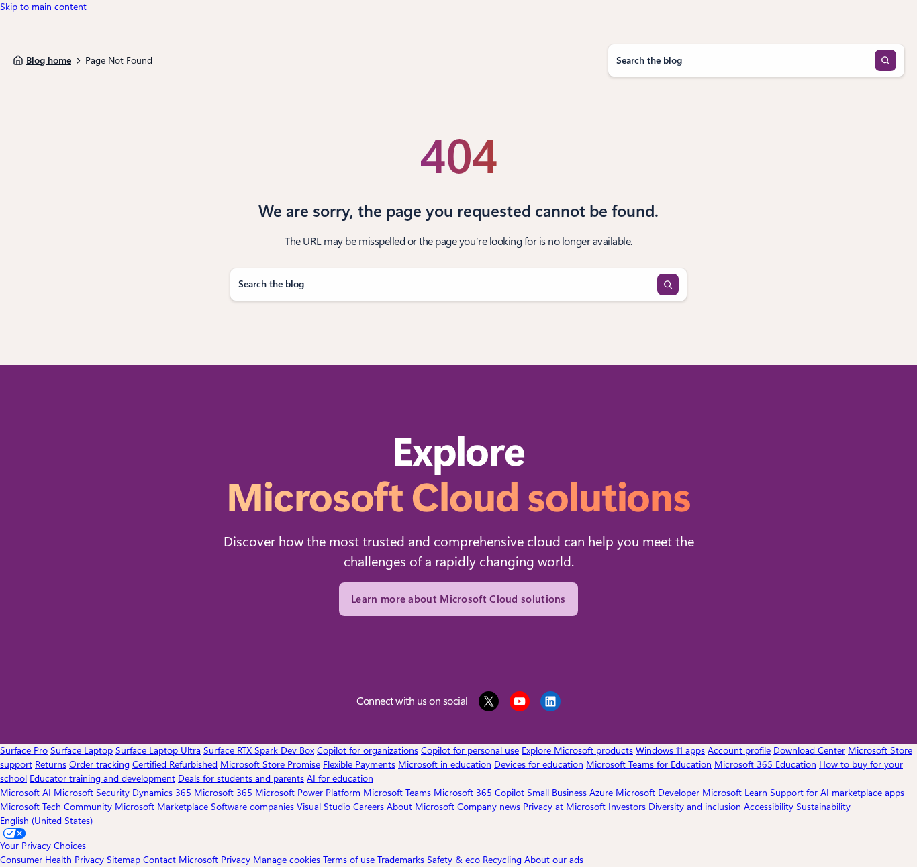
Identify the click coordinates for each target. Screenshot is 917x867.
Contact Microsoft (180, 859)
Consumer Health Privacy (52, 859)
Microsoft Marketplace (161, 806)
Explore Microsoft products (577, 750)
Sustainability (823, 806)
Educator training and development (102, 778)
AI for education (340, 778)
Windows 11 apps (670, 750)
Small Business (557, 792)
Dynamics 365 (161, 792)
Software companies (252, 806)
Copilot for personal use (470, 750)
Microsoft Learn (734, 792)
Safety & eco (453, 859)
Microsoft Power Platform (307, 792)
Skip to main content (43, 6)
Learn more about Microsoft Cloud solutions (458, 599)
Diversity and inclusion (694, 806)
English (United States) (46, 820)
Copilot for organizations (367, 750)
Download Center (809, 750)
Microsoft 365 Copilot (479, 792)
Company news (488, 806)
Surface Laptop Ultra (158, 750)
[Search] (885, 60)
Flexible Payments (359, 764)
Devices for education (538, 764)
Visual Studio (323, 806)
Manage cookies (286, 859)
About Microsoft (420, 806)
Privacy (237, 859)
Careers (368, 806)
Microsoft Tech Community (56, 806)
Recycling (502, 859)
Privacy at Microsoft (564, 806)
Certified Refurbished (175, 764)
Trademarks (400, 859)
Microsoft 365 (223, 792)
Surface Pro (24, 750)
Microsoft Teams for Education (649, 764)
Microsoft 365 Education (765, 764)
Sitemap (123, 859)
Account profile (739, 750)
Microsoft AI (25, 792)
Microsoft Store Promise (270, 764)
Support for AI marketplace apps (837, 792)
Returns (50, 764)
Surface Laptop (81, 750)
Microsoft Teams (397, 792)
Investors (627, 806)
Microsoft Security (92, 792)
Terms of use (349, 859)
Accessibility (768, 806)
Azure (601, 792)
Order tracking (99, 764)
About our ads (553, 859)
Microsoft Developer (657, 792)
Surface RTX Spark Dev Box (258, 750)
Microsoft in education (444, 764)
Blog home (48, 60)
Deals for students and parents (241, 778)
